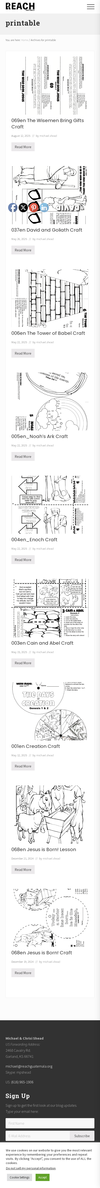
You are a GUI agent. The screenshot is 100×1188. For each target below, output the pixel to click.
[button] (90, 7)
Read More (23, 147)
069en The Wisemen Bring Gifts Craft (47, 123)
